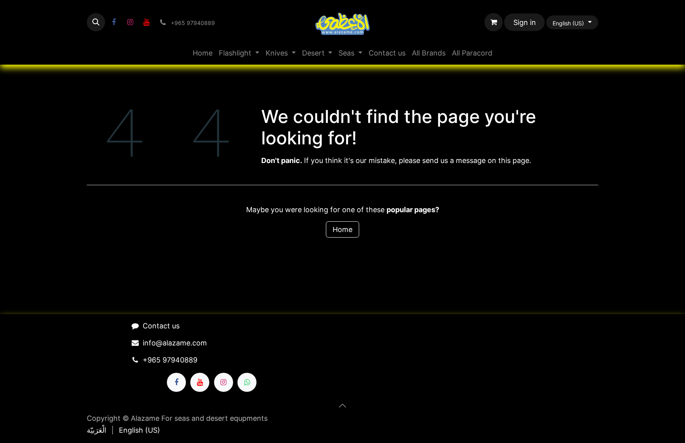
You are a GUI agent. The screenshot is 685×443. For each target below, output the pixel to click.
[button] (96, 22)
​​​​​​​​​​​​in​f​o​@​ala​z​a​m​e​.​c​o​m (175, 343)
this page (513, 160)
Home (342, 229)
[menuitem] (202, 52)
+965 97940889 (170, 360)
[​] (114, 22)
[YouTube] (146, 22)
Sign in (524, 22)
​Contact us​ (161, 326)
